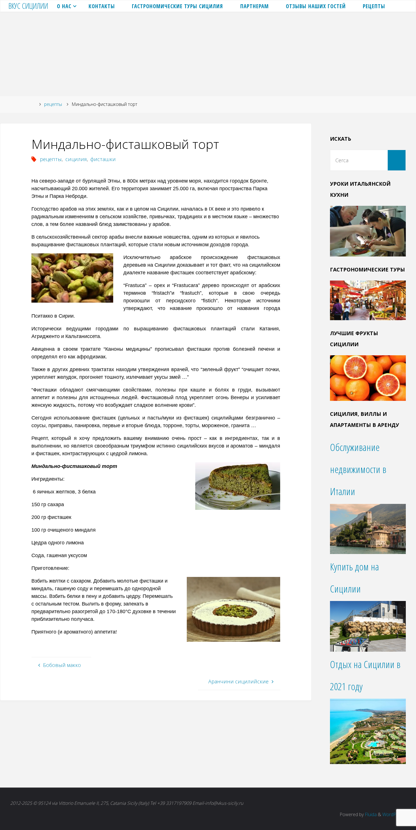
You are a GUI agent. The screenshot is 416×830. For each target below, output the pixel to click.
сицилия (76, 159)
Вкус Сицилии (28, 6)
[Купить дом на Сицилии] (368, 625)
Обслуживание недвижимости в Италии (358, 469)
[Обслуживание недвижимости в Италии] (368, 528)
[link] (401, 6)
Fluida (370, 814)
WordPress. (394, 814)
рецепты (53, 104)
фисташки (103, 159)
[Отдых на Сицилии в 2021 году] (368, 730)
